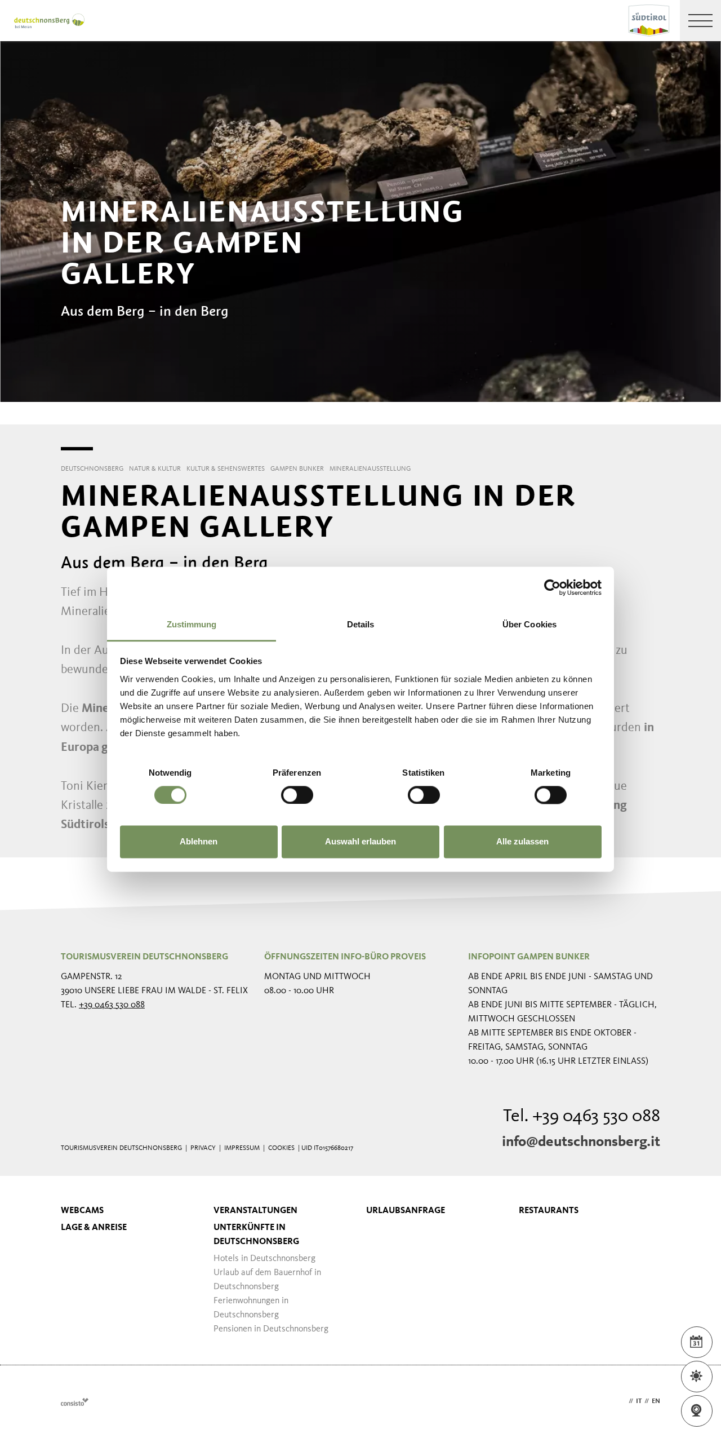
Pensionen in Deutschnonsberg (270, 1329)
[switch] (297, 795)
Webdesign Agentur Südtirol (74, 1401)
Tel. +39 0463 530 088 (581, 1117)
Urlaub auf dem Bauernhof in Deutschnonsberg (267, 1279)
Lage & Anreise (94, 1227)
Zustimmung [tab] (192, 624)
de (622, 1401)
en (656, 1401)
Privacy (203, 1148)
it (639, 1401)
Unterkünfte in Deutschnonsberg (256, 1234)
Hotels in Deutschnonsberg (264, 1258)
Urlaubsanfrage (405, 1210)
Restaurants (548, 1210)
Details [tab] (361, 624)
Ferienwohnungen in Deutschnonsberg (250, 1308)
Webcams (82, 1210)
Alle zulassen (522, 842)
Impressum (242, 1148)
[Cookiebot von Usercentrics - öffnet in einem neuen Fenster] (552, 587)
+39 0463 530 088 (112, 1005)
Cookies (281, 1148)
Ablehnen (198, 842)
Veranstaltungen (255, 1210)
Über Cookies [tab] (529, 624)
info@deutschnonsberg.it (581, 1142)
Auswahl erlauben (360, 842)
